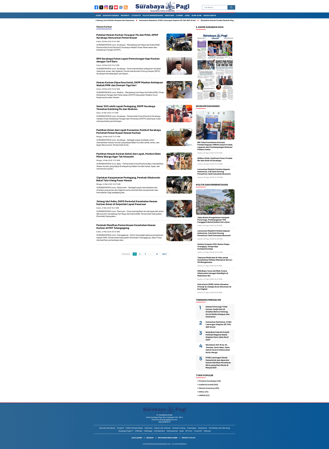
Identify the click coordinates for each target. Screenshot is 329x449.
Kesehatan (202, 428)
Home (98, 15)
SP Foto (188, 431)
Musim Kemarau (209, 388)
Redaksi (150, 438)
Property (125, 15)
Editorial (207, 431)
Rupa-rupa (197, 15)
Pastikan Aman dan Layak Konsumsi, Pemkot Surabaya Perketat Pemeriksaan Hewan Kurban (128, 131)
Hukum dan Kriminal (162, 428)
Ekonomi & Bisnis (111, 15)
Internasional (172, 431)
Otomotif (136, 15)
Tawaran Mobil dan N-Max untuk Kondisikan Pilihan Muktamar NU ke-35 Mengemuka (215, 259)
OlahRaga (148, 431)
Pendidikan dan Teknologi (219, 428)
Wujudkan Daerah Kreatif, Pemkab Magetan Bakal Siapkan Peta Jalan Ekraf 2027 (218, 20)
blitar (203, 392)
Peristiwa (169, 15)
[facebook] (96, 9)
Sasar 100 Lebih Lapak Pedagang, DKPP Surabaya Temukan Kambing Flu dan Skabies (125, 108)
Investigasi (191, 428)
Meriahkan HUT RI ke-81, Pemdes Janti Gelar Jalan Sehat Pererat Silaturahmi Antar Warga (218, 349)
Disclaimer (137, 438)
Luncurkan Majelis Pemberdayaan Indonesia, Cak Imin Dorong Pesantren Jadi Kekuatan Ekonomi (214, 171)
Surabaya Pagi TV (125, 431)
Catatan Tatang (178, 428)
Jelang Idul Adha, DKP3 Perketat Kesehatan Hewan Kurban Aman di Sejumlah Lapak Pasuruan (126, 203)
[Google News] (121, 9)
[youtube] (116, 9)
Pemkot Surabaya (210, 381)
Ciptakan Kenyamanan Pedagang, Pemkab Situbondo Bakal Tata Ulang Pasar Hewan (128, 179)
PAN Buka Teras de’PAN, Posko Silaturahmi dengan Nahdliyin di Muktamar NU (212, 273)
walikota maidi (208, 384)
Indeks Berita (209, 15)
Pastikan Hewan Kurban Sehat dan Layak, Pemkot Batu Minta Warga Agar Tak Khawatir (128, 155)
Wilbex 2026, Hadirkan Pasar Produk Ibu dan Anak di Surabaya (214, 159)
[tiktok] (111, 9)
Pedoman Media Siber (167, 438)
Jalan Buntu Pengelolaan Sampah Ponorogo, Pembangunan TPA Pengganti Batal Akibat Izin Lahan (213, 219)
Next (164, 254)
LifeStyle (138, 431)
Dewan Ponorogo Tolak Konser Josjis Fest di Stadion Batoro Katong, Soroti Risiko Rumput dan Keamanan (218, 312)
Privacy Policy (188, 438)
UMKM (204, 395)
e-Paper (179, 15)
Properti (120, 428)
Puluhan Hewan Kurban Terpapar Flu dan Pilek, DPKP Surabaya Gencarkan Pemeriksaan (127, 36)
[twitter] (101, 9)
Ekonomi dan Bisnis (107, 428)
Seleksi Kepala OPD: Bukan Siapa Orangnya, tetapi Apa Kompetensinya (213, 246)
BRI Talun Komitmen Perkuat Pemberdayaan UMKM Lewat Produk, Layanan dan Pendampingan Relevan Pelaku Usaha (215, 146)
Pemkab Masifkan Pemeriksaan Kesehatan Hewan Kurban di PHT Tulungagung (126, 227)
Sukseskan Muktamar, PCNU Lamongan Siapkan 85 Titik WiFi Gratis (151, 20)
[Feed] (126, 9)
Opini (187, 15)
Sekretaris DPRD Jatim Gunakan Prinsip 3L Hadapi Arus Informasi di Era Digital (214, 286)
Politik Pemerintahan (153, 15)
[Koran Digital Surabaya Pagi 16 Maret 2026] (215, 66)
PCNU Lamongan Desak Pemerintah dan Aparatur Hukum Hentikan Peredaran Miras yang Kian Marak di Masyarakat (218, 363)
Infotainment (159, 431)
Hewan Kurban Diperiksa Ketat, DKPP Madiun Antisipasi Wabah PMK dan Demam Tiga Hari (129, 84)
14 (157, 254)
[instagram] (106, 9)
